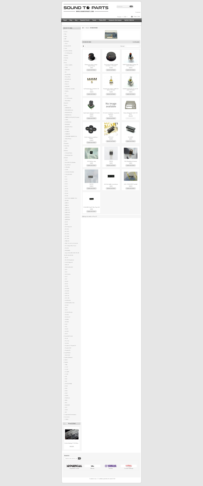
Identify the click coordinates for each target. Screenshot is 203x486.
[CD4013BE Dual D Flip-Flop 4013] (91, 199)
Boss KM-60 (67, 164)
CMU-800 (67, 167)
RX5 (66, 402)
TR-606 (67, 314)
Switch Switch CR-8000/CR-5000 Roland (91, 113)
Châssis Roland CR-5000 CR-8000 (130, 113)
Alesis (65, 36)
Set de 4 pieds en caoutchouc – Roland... (91, 138)
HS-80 (66, 195)
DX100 (66, 395)
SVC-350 (67, 298)
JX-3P (66, 222)
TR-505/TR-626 (68, 312)
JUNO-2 (67, 205)
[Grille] (83, 46)
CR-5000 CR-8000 (69, 172)
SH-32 (66, 283)
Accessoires (66, 24)
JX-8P (66, 224)
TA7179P (91, 184)
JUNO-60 (67, 210)
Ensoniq (66, 57)
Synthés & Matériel (129, 20)
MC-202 (67, 229)
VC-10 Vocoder (68, 98)
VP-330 (67, 331)
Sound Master (67, 352)
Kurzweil (66, 103)
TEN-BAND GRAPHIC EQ (71, 136)
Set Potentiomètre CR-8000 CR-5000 (91, 89)
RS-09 (66, 257)
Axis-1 (66, 160)
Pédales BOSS (102, 20)
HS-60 (66, 193)
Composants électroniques (115, 20)
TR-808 (67, 319)
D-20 (66, 181)
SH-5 (66, 276)
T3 (65, 93)
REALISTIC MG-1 (68, 126)
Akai (65, 34)
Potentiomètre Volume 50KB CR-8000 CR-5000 (111, 89)
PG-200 (67, 248)
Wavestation (67, 100)
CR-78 (66, 169)
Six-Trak (67, 343)
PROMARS (67, 250)
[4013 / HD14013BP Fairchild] (130, 176)
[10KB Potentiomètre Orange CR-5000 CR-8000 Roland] (130, 56)
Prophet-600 (68, 348)
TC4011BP (130, 137)
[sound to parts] (86, 8)
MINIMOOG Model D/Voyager (72, 117)
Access (65, 31)
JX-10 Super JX (68, 226)
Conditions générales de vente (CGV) (106, 478)
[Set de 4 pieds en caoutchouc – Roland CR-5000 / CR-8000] (91, 129)
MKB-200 (67, 241)
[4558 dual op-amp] (91, 153)
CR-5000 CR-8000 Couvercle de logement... (111, 113)
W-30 (66, 333)
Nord (65, 141)
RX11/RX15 (67, 405)
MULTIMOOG (68, 114)
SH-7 (66, 279)
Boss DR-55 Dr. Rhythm (70, 162)
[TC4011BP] (130, 129)
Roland (65, 20)
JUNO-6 (67, 207)
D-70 (66, 186)
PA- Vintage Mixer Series (70, 245)
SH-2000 (67, 290)
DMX (66, 148)
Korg (76, 20)
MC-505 (67, 233)
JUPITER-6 (67, 217)
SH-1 (66, 269)
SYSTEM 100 (68, 300)
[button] (67, 467)
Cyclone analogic (68, 50)
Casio (65, 48)
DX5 (66, 378)
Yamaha (94, 20)
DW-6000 (67, 69)
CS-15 (66, 367)
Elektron (66, 55)
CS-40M (67, 371)
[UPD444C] (111, 129)
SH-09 (66, 281)
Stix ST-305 (67, 355)
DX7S (66, 386)
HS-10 (66, 191)
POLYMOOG (68, 122)
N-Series (67, 81)
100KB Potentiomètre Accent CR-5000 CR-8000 (130, 89)
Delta (66, 67)
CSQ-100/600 (68, 174)
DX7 (66, 381)
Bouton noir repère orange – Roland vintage (91, 65)
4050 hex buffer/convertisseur (111, 184)
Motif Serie (67, 397)
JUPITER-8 (67, 219)
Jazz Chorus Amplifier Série (71, 198)
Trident (66, 95)
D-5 (66, 176)
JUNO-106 (67, 212)
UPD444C (111, 137)
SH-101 (66, 286)
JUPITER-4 (67, 214)
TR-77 (66, 309)
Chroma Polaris (68, 153)
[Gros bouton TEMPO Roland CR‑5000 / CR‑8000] (111, 56)
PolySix (66, 91)
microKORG (68, 74)
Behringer (66, 41)
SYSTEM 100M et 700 (69, 302)
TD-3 (66, 43)
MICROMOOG (68, 112)
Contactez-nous (93, 478)
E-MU (65, 60)
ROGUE (67, 129)
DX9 (66, 388)
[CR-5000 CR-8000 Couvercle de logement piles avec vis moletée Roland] (111, 105)
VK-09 (66, 329)
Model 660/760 (68, 155)
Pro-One (67, 340)
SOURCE (67, 131)
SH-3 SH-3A (67, 274)
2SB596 (111, 161)
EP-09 (66, 188)
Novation (66, 143)
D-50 (66, 183)
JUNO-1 (67, 202)
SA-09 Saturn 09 (69, 262)
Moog (71, 20)
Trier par (122, 46)
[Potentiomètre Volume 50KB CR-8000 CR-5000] (111, 81)
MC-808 (67, 236)
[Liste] (86, 46)
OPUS (66, 119)
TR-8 (66, 307)
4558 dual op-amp (91, 161)
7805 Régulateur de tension (130, 161)
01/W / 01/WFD (68, 65)
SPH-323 (67, 293)
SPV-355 (67, 295)
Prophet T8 (67, 350)
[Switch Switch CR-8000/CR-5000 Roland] (91, 105)
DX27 (66, 393)
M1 (65, 72)
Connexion (137, 12)
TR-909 (67, 321)
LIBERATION (68, 107)
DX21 (66, 390)
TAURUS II (67, 134)
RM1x (66, 400)
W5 (66, 412)
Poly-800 (67, 86)
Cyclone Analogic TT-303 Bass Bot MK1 (71, 443)
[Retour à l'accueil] (83, 28)
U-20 (66, 324)
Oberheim (66, 145)
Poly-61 (67, 84)
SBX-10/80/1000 (69, 267)
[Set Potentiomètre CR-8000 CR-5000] (91, 81)
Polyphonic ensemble (70, 88)
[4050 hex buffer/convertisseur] (111, 176)
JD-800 (67, 200)
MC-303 (67, 231)
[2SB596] (111, 153)
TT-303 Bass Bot (68, 53)
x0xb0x (65, 359)
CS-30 (66, 369)
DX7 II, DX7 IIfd (68, 383)
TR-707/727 (67, 317)
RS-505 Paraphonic (69, 260)
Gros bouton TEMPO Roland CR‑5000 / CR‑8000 (111, 65)
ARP (65, 38)
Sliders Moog (68, 138)
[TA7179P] (91, 176)
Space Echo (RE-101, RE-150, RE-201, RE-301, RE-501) (71, 254)
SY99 (66, 409)
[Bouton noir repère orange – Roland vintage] (91, 56)
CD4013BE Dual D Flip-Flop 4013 (91, 207)
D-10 (66, 179)
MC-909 (67, 238)
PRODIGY (67, 124)
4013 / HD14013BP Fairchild (130, 184)
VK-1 (66, 326)
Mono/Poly (67, 76)
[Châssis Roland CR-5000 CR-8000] (130, 105)
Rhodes (66, 150)
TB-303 (66, 305)
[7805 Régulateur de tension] (130, 153)
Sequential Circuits (85, 20)
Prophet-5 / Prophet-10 (70, 345)
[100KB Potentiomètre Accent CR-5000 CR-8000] (130, 81)
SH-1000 (67, 288)
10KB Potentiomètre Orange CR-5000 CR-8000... (130, 65)
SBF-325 (67, 264)
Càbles (66, 419)
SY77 (66, 407)
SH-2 (66, 271)
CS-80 (66, 374)
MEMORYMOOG (69, 110)
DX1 (66, 376)
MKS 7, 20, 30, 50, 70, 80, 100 (71, 243)
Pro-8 (66, 338)
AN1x (66, 364)
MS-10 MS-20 (68, 79)
